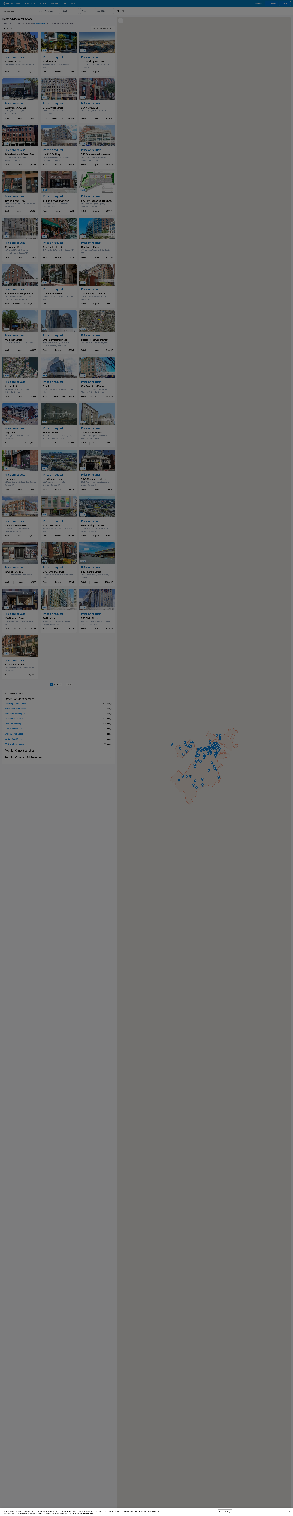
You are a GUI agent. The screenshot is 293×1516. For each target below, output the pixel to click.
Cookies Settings (225, 1512)
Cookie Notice (88, 1514)
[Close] (289, 1511)
